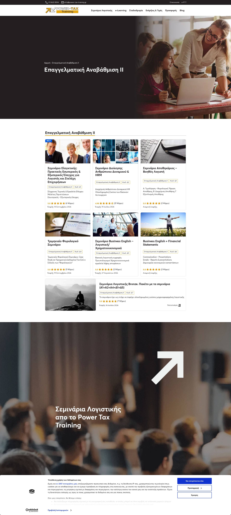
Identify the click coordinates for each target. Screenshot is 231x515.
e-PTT (184, 2)
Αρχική (47, 63)
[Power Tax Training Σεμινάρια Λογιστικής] (62, 13)
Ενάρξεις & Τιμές (154, 10)
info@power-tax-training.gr (75, 2)
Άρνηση (194, 495)
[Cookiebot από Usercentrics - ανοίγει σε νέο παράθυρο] (31, 510)
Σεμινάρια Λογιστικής (101, 10)
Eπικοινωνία (174, 2)
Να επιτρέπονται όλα (194, 481)
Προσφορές (171, 10)
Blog (182, 10)
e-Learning (120, 10)
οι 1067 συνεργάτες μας (66, 484)
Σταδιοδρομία (136, 10)
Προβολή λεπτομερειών (58, 510)
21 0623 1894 (53, 2)
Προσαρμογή (193, 488)
